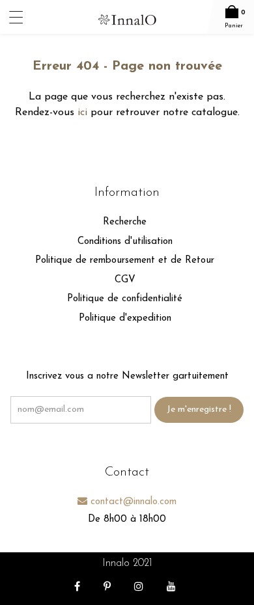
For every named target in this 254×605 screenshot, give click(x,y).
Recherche (125, 222)
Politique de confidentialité (124, 299)
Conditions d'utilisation (125, 242)
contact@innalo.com (131, 502)
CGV (125, 280)
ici (82, 112)
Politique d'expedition (125, 318)
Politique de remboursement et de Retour (124, 260)
